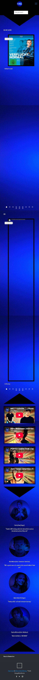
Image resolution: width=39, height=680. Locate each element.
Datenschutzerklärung (21, 671)
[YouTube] (19, 676)
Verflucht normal (9, 69)
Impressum (11, 671)
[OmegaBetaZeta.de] (19, 4)
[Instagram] (22, 676)
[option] (19, 52)
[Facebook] (16, 676)
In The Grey (7, 384)
